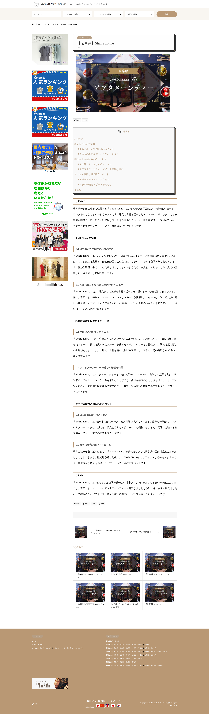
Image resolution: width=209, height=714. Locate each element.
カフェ (34, 641)
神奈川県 (153, 648)
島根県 (122, 658)
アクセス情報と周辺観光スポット (91, 174)
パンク (63, 648)
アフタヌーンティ (84, 38)
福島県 (146, 644)
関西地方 (109, 655)
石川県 (128, 651)
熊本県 (134, 665)
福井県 (134, 651)
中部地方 (109, 651)
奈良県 (146, 655)
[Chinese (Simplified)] (102, 707)
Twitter (33, 704)
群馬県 (128, 648)
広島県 (134, 658)
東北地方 (109, 644)
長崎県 (128, 665)
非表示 (126, 131)
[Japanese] (98, 707)
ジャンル (35, 648)
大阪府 (134, 655)
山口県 (140, 658)
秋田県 (134, 644)
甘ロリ (42, 648)
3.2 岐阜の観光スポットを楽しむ (95, 184)
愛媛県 (128, 662)
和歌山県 (153, 655)
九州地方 (109, 665)
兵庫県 (140, 655)
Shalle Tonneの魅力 (84, 144)
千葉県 (140, 648)
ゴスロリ (49, 648)
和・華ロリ (70, 648)
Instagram (36, 704)
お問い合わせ (89, 707)
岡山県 (128, 658)
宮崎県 (146, 665)
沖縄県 (160, 665)
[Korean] (119, 707)
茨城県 (116, 648)
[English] (107, 707)
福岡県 (116, 665)
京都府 (128, 655)
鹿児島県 (153, 665)
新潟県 (116, 651)
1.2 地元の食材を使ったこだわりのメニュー (100, 154)
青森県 (116, 644)
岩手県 (122, 644)
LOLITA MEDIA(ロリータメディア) (104, 701)
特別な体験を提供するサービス (90, 159)
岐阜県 (153, 651)
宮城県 (128, 644)
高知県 (134, 662)
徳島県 (116, 662)
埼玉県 (134, 648)
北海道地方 (109, 641)
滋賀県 (122, 655)
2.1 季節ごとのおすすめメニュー (95, 164)
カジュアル (79, 648)
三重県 (116, 655)
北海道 (117, 641)
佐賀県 (122, 665)
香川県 (122, 662)
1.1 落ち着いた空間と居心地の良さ (96, 149)
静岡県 (159, 651)
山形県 (140, 644)
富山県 (122, 651)
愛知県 (165, 651)
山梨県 (140, 651)
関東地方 (109, 648)
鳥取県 (116, 658)
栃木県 (122, 648)
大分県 (140, 665)
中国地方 (109, 658)
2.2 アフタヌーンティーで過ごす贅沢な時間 (100, 169)
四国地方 (109, 662)
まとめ (77, 189)
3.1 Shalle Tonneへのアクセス (93, 179)
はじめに (79, 139)
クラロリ (56, 648)
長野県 (146, 651)
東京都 (146, 648)
